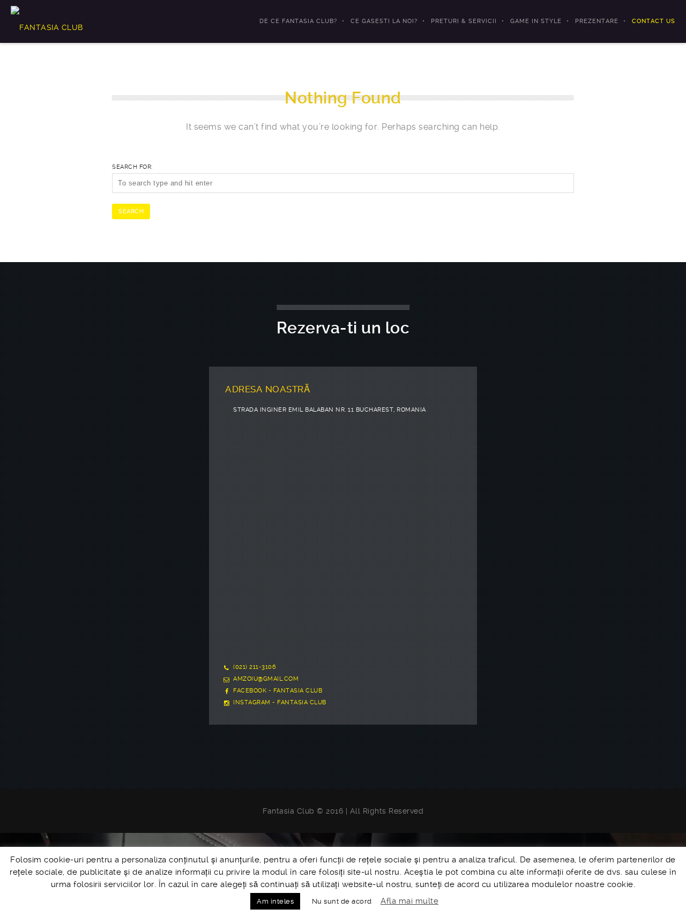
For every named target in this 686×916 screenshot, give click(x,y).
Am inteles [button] (275, 901)
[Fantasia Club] (47, 21)
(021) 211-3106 (254, 667)
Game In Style (536, 21)
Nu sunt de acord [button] (342, 901)
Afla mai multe (409, 901)
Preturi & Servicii (464, 21)
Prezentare (596, 21)
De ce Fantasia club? (298, 21)
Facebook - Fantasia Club (277, 690)
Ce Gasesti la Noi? (384, 21)
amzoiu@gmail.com (266, 678)
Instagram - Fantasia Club (279, 702)
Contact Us (653, 21)
